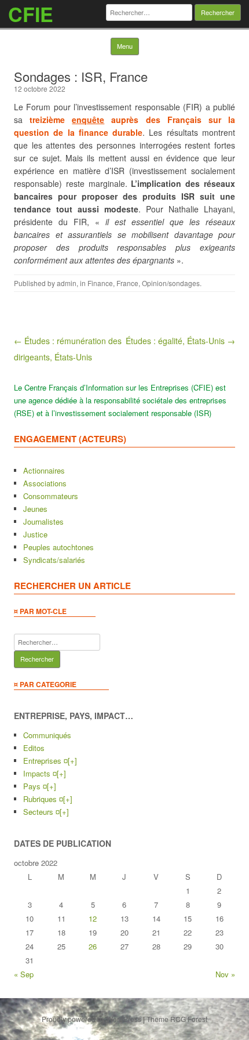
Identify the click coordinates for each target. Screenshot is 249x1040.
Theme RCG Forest (177, 1019)
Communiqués (47, 735)
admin (66, 283)
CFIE (30, 14)
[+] (72, 760)
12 (93, 918)
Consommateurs (50, 495)
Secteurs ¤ (41, 811)
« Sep (24, 974)
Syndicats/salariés (54, 559)
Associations (45, 483)
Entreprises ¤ (45, 760)
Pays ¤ (35, 786)
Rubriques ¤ (43, 798)
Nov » (225, 974)
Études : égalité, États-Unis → (180, 340)
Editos (34, 747)
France (127, 283)
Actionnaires (44, 470)
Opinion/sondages (171, 283)
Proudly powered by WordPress (91, 1019)
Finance (100, 283)
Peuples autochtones (58, 546)
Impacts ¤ (40, 773)
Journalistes (43, 521)
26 (93, 946)
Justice (35, 534)
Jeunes (35, 508)
